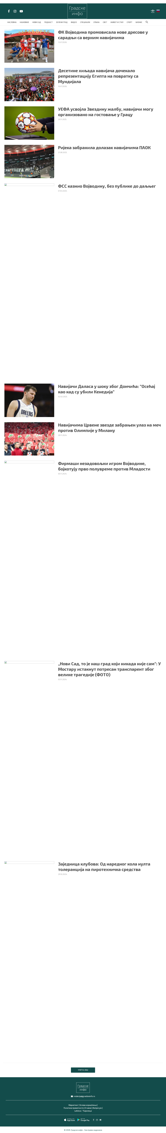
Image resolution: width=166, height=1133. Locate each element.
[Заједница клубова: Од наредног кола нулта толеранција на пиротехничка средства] (29, 958)
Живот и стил (116, 22)
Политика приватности (74, 1108)
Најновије (24, 22)
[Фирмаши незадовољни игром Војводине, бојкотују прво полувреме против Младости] (29, 558)
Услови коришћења (88, 1105)
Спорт (129, 22)
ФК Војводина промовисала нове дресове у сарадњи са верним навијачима (103, 34)
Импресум (97, 1108)
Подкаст (48, 22)
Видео (74, 22)
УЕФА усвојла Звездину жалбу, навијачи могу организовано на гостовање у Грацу (105, 111)
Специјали (85, 22)
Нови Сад (36, 22)
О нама (88, 1108)
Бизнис (139, 22)
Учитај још (83, 1070)
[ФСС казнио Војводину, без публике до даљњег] (29, 280)
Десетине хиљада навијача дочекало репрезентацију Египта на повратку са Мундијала (98, 76)
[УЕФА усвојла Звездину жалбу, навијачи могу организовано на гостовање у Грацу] (29, 122)
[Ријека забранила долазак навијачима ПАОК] (29, 161)
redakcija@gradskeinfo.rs (84, 1096)
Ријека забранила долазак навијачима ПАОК (104, 147)
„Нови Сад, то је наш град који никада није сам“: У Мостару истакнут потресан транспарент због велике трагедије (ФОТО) (109, 669)
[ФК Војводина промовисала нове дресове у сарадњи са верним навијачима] (29, 45)
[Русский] (158, 10)
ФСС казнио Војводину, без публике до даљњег (107, 186)
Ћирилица (87, 1111)
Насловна (11, 22)
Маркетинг (73, 1105)
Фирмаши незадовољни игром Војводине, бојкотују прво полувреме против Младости (104, 466)
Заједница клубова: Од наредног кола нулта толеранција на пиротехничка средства (104, 866)
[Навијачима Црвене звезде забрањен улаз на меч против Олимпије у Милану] (29, 438)
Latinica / (78, 1111)
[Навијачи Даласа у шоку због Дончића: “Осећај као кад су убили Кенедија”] (29, 400)
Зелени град (62, 22)
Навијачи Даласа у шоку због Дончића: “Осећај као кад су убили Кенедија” (106, 389)
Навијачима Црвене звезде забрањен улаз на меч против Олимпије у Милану (109, 427)
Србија (96, 22)
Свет (105, 22)
